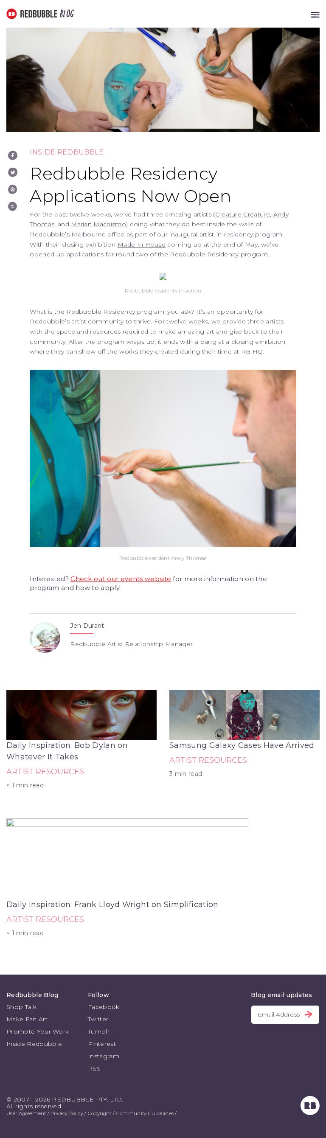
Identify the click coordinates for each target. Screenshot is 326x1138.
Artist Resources (45, 771)
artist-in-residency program (241, 234)
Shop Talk (21, 1007)
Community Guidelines (145, 1113)
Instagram (103, 1056)
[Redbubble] (310, 1113)
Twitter (98, 1019)
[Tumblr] (12, 206)
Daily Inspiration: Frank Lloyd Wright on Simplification (112, 904)
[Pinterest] (12, 189)
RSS (94, 1068)
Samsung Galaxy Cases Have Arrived (242, 745)
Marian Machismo (98, 224)
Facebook (104, 1007)
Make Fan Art (27, 1019)
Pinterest (102, 1044)
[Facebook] (12, 155)
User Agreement (26, 1113)
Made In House (142, 244)
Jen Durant (87, 625)
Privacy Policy (67, 1113)
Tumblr (99, 1031)
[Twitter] (12, 172)
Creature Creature (242, 214)
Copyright (100, 1113)
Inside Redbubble (67, 152)
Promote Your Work (37, 1031)
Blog (65, 13)
